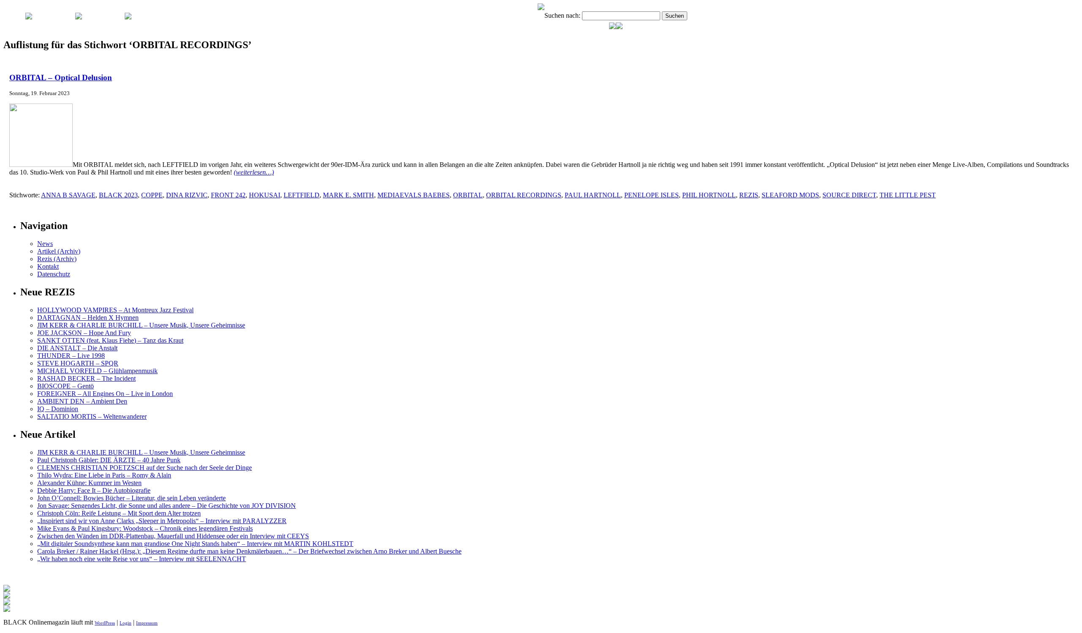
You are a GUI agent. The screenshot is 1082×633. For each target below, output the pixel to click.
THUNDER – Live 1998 (71, 355)
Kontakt (48, 266)
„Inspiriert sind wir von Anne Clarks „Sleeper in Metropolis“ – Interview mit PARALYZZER (162, 520)
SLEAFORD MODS (790, 195)
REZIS (748, 195)
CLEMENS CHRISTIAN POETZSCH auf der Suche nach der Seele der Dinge (144, 467)
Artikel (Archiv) (58, 251)
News (45, 243)
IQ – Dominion (57, 408)
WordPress (105, 622)
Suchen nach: (562, 15)
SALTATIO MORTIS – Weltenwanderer (92, 416)
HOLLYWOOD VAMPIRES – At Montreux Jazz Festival (115, 310)
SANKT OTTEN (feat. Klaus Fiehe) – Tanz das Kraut (110, 340)
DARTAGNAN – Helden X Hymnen (88, 317)
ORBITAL (468, 195)
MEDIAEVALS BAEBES (413, 195)
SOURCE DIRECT (849, 195)
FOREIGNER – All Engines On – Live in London (105, 393)
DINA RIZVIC (187, 195)
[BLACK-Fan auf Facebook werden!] (619, 26)
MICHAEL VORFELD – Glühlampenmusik (97, 370)
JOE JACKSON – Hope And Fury (84, 332)
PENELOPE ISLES (651, 195)
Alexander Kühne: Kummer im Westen (89, 482)
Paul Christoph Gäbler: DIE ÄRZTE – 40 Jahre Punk (108, 460)
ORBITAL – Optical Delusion (60, 77)
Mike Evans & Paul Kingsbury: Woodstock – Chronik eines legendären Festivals (145, 528)
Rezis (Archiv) (57, 258)
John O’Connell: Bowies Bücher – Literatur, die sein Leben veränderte (131, 498)
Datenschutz (53, 274)
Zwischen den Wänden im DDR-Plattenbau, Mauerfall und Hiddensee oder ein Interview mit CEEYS (173, 536)
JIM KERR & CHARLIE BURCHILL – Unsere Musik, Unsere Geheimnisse (141, 325)
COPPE (152, 195)
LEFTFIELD (302, 195)
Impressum (147, 622)
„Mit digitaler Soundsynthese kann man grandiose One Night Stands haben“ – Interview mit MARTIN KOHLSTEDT (195, 543)
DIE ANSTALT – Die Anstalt (77, 348)
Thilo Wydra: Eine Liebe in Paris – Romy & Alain (104, 475)
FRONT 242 (228, 195)
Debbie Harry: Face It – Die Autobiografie (93, 490)
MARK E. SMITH (348, 195)
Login (125, 622)
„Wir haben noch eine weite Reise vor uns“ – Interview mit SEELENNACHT (141, 558)
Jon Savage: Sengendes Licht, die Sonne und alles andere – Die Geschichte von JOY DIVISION (166, 505)
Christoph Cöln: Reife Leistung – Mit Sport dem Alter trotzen (119, 513)
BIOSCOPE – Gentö (65, 386)
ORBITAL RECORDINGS (523, 195)
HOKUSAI (264, 195)
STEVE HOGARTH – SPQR (77, 363)
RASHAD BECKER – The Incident (86, 378)
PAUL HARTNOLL (593, 195)
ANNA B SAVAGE (68, 195)
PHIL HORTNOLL (709, 195)
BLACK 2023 (118, 195)
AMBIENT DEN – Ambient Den (82, 401)
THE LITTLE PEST (908, 195)
